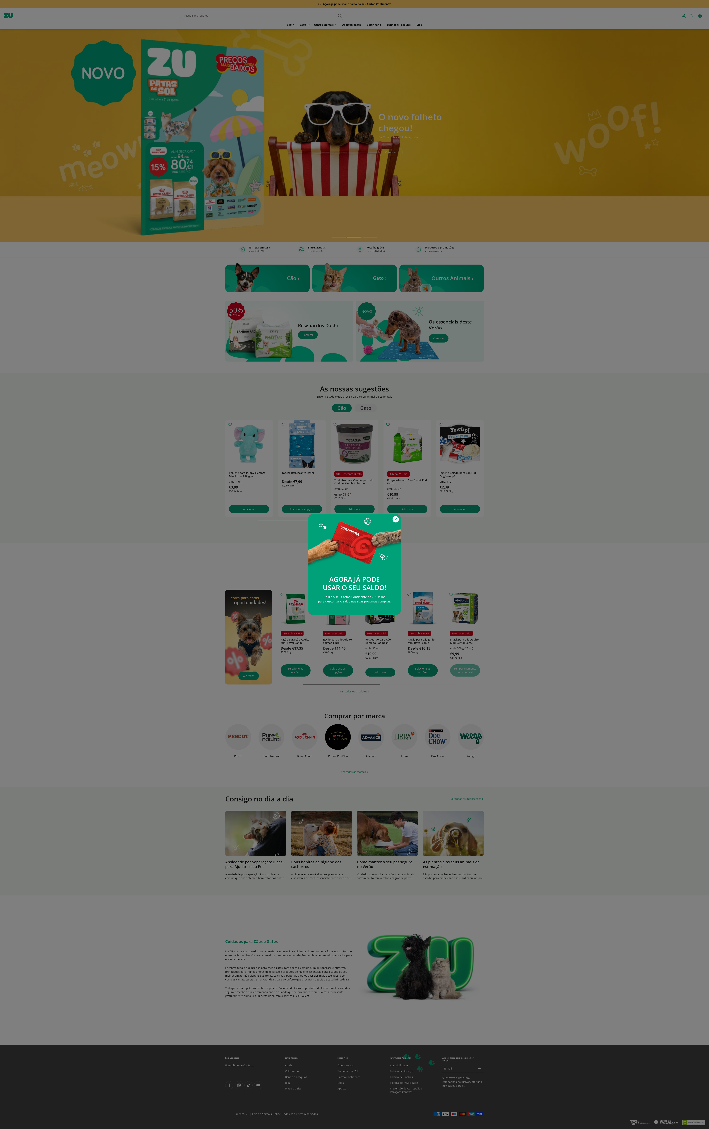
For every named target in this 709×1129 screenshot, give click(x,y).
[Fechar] (396, 519)
